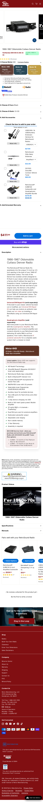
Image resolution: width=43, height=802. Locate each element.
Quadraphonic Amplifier (16, 320)
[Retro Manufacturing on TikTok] (22, 724)
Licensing (25, 793)
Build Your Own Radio (9, 641)
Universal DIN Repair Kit (16, 302)
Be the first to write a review (21, 597)
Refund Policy (6, 681)
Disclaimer (18, 790)
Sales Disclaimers (8, 650)
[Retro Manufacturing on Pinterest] (18, 724)
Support (4, 673)
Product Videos (8, 484)
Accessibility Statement (10, 795)
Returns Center (7, 661)
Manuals (5, 531)
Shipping (5, 670)
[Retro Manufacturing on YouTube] (10, 724)
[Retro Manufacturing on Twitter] (14, 724)
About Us (5, 664)
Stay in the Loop (21, 621)
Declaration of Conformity (10, 793)
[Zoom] (34, 40)
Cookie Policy (29, 790)
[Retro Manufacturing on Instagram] (3, 724)
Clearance (5, 644)
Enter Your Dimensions (9, 647)
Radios (4, 639)
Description (6, 252)
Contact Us (5, 676)
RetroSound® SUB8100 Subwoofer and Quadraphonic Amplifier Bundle (31, 189)
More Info (13, 143)
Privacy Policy (28, 788)
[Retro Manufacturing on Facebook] (7, 724)
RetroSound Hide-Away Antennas (29, 154)
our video (18, 311)
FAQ (3, 678)
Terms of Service (7, 790)
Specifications (7, 526)
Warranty (5, 667)
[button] (10, 576)
